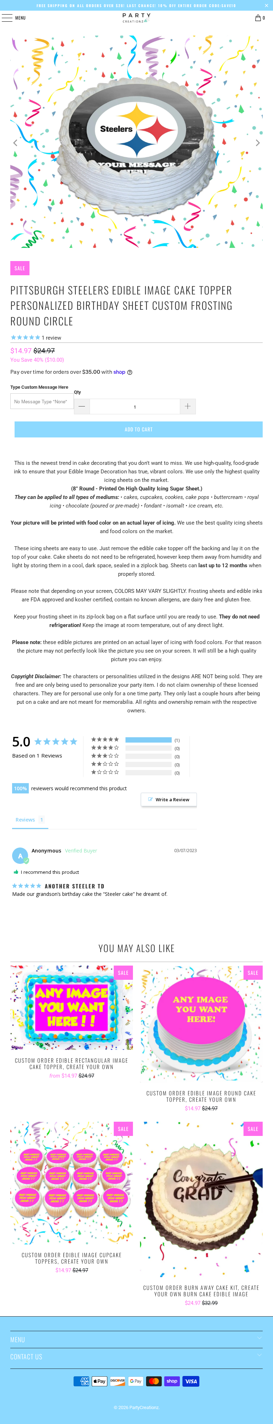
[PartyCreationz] (136, 18)
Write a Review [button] (172, 799)
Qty (77, 392)
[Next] (257, 143)
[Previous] (15, 143)
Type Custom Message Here (39, 387)
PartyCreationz (144, 1407)
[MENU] (3, 18)
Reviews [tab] (25, 819)
